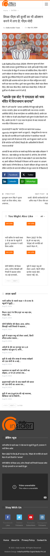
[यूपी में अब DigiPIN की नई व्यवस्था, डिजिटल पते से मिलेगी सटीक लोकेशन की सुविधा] (42, 396)
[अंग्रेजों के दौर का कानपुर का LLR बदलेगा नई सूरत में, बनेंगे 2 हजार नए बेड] (42, 350)
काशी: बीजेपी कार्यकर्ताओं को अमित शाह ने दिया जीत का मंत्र (38, 201)
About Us (15, 540)
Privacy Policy (28, 540)
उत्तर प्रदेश (9, 224)
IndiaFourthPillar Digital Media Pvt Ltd (31, 552)
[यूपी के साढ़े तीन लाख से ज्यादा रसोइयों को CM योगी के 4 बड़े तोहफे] (42, 362)
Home (6, 540)
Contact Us (42, 540)
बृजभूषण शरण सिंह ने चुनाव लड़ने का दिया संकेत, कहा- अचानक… (12, 201)
